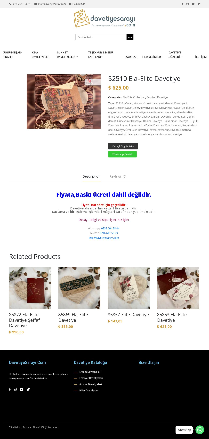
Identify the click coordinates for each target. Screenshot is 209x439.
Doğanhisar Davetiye (172, 108)
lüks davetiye (173, 125)
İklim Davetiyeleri (89, 390)
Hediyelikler (151, 57)
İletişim (201, 57)
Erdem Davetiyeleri (90, 371)
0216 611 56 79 (109, 233)
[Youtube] (193, 4)
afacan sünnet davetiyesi (149, 103)
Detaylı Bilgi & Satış (123, 146)
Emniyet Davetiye (157, 97)
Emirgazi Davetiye (119, 116)
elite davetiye (185, 112)
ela (128, 112)
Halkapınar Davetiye (175, 121)
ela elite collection (158, 112)
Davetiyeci (180, 103)
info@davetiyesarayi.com (52, 3)
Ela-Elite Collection (134, 97)
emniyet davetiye (141, 116)
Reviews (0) (118, 176)
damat (169, 103)
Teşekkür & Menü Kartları (100, 55)
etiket (176, 116)
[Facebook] (182, 4)
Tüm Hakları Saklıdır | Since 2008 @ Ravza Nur (33, 427)
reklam (112, 134)
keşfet (124, 125)
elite (172, 112)
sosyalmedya (146, 134)
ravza (153, 130)
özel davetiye (116, 130)
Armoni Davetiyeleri (90, 384)
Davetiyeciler (116, 108)
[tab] (91, 176)
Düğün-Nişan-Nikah (12, 55)
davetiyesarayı (149, 108)
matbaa (192, 125)
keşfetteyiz (136, 125)
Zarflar (131, 57)
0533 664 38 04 (110, 228)
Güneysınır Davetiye (129, 121)
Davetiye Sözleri (175, 55)
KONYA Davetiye (154, 125)
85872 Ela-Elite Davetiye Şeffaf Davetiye (24, 320)
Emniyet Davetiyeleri (91, 378)
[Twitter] (199, 4)
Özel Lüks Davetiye (137, 130)
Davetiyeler (132, 108)
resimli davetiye (127, 134)
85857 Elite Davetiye (128, 314)
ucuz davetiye (173, 134)
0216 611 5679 (22, 3)
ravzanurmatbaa (180, 130)
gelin (184, 116)
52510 (119, 103)
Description (91, 176)
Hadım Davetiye (152, 121)
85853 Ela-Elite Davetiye (172, 317)
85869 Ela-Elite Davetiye (73, 317)
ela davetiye (138, 112)
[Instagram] (187, 4)
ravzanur (163, 130)
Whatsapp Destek (122, 154)
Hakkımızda (78, 3)
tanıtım (159, 134)
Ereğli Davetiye (162, 116)
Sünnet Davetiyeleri (66, 55)
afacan (128, 103)
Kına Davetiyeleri (41, 55)
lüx (184, 125)
